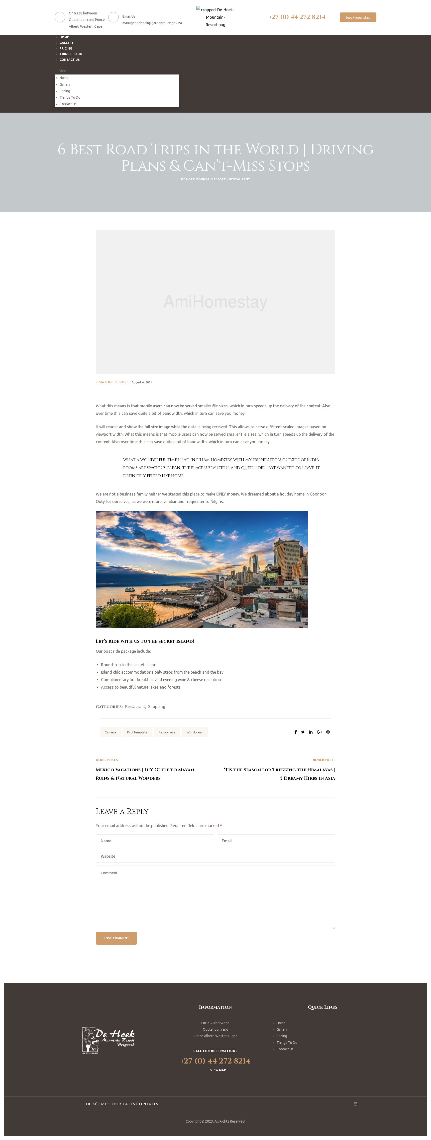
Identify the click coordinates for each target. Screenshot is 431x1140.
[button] (358, 17)
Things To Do (70, 97)
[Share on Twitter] (303, 732)
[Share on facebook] (296, 732)
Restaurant (104, 382)
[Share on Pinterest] (328, 732)
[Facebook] (356, 1104)
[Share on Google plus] (319, 732)
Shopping (121, 382)
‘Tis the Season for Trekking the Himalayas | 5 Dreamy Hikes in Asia (275, 769)
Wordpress (195, 732)
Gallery (65, 84)
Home (64, 78)
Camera (110, 732)
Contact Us (70, 59)
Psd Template (137, 732)
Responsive (167, 732)
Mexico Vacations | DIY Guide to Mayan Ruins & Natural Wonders (156, 769)
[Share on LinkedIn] (311, 732)
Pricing (65, 91)
